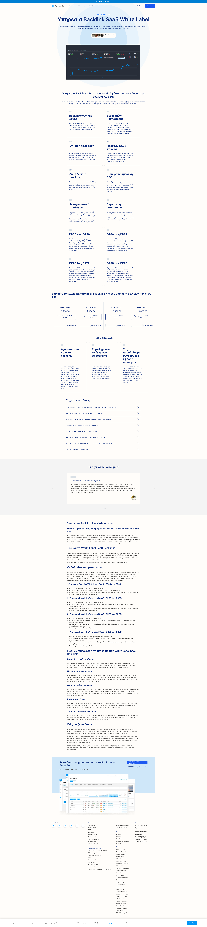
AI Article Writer (92, 841)
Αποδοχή (192, 923)
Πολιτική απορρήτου (121, 827)
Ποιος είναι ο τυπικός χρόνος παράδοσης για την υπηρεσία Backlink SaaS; (91, 407)
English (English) (120, 849)
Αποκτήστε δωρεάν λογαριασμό (134, 762)
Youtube (59, 826)
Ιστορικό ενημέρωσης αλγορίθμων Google (99, 869)
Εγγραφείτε (150, 6)
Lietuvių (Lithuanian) (121, 896)
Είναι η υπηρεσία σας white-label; (77, 449)
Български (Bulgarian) (122, 877)
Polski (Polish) (119, 866)
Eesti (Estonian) (120, 887)
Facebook (53, 826)
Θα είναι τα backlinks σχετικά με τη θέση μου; (82, 431)
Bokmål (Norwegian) (121, 912)
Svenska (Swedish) (121, 870)
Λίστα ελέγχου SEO (93, 839)
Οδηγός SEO (91, 862)
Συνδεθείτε (140, 6)
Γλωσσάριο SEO (92, 860)
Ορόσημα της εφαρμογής (123, 841)
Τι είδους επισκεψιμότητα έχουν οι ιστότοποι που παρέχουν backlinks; (90, 443)
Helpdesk (118, 843)
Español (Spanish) (120, 854)
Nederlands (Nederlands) (122, 863)
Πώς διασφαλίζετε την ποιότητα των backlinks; (82, 425)
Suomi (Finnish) (120, 889)
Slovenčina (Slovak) (121, 903)
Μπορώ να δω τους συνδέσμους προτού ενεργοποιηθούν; (86, 437)
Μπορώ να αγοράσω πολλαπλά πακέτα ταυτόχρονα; (84, 413)
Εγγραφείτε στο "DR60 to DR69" (90, 317)
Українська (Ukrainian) (122, 908)
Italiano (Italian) (120, 859)
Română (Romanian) (121, 901)
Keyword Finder (92, 827)
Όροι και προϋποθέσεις (122, 825)
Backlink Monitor (92, 837)
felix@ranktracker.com (141, 841)
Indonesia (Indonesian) (122, 894)
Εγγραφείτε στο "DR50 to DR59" (65, 317)
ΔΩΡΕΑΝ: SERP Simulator (95, 844)
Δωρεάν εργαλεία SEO (94, 864)
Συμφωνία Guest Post (94, 867)
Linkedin (77, 826)
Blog (99, 6)
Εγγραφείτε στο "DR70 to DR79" (116, 317)
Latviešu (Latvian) (120, 898)
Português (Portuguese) (122, 868)
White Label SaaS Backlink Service (97, 850)
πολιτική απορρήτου (107, 923)
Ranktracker (58, 6)
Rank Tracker (91, 825)
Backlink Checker (92, 834)
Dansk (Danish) (120, 882)
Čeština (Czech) (120, 880)
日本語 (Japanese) (121, 861)
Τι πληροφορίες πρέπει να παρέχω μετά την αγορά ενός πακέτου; (89, 419)
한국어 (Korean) (120, 910)
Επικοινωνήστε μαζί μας (141, 825)
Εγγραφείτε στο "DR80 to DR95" (142, 317)
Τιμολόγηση (92, 6)
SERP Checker (92, 829)
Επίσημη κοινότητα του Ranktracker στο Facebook (65, 826)
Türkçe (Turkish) (120, 873)
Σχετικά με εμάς (139, 827)
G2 (83, 826)
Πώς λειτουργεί (82, 6)
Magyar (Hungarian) (121, 891)
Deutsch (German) (121, 852)
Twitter (71, 826)
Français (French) (120, 856)
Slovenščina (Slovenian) (122, 905)
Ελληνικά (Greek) (120, 884)
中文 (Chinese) (120, 875)
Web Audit (91, 832)
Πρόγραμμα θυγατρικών (94, 855)
